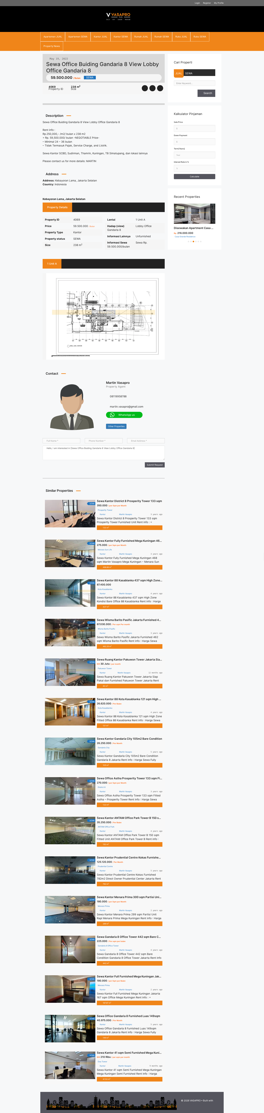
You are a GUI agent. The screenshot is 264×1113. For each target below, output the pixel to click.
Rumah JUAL (141, 36)
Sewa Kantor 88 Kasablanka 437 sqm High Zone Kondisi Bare (137, 580)
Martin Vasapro (118, 383)
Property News (52, 46)
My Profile (219, 3)
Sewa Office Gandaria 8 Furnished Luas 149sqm (128, 1016)
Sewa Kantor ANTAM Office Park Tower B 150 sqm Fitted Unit (137, 818)
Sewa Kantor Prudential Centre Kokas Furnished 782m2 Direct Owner (142, 857)
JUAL (178, 73)
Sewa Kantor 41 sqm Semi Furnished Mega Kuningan (131, 1052)
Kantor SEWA (121, 36)
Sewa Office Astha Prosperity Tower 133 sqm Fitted (131, 778)
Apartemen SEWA (77, 36)
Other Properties (116, 426)
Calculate (194, 176)
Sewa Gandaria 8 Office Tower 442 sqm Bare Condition (133, 936)
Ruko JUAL (181, 36)
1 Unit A (52, 263)
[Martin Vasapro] (72, 406)
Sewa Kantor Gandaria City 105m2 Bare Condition (129, 738)
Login (197, 3)
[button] (188, 241)
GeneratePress (197, 1104)
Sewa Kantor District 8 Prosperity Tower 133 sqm (129, 501)
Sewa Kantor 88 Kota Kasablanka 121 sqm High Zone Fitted (135, 699)
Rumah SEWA (161, 36)
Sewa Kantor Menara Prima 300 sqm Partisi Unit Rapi (132, 897)
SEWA (189, 73)
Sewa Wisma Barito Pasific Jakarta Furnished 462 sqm (133, 620)
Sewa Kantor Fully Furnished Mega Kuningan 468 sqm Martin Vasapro (143, 540)
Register (207, 3)
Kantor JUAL (100, 36)
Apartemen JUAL (53, 36)
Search (207, 93)
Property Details (57, 207)
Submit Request (155, 464)
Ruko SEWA (200, 36)
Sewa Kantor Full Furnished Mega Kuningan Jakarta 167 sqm (136, 976)
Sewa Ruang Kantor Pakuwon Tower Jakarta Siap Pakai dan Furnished (143, 659)
